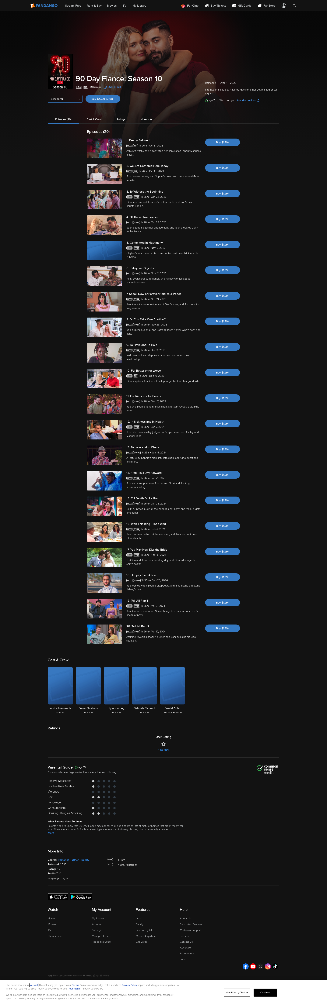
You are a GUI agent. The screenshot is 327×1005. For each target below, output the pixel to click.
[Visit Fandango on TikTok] (275, 966)
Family (139, 924)
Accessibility (187, 953)
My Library (98, 918)
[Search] (294, 5)
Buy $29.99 (105, 99)
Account (97, 924)
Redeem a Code (101, 941)
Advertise (185, 947)
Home (51, 918)
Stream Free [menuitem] (73, 6)
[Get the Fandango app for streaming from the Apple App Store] (58, 896)
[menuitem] (241, 5)
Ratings (121, 119)
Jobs (182, 959)
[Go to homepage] (44, 5)
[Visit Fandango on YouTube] (253, 966)
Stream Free (55, 936)
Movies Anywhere (146, 936)
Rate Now (163, 749)
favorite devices (246, 100)
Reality (85, 860)
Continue (265, 992)
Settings (96, 930)
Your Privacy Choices (237, 992)
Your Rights (74, 988)
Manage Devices (101, 936)
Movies (52, 924)
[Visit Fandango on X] (260, 966)
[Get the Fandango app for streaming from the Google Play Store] (81, 896)
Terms (75, 985)
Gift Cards (141, 941)
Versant (34, 985)
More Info (146, 119)
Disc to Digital (144, 930)
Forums (184, 936)
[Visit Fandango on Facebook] (245, 966)
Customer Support (190, 930)
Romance (63, 860)
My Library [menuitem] (139, 6)
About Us (185, 918)
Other (75, 860)
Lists (138, 918)
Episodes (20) (63, 119)
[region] (163, 992)
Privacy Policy (129, 985)
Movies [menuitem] (112, 6)
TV (49, 930)
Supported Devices (191, 924)
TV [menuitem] (124, 6)
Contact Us (186, 941)
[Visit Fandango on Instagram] (268, 966)
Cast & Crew (94, 119)
